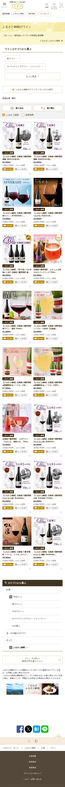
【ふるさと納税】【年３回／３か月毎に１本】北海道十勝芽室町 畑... (16, 270)
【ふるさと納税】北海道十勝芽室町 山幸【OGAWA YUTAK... (47, 496)
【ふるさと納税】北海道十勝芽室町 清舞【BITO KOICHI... (16, 157)
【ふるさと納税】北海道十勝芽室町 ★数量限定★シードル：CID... (16, 383)
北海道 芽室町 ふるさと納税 (13, 165)
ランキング (44, 14)
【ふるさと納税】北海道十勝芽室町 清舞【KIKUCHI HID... (47, 157)
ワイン (53, 748)
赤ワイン (17, 604)
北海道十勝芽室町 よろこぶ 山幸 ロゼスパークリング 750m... (47, 270)
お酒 (8, 590)
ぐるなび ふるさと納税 (50, 41)
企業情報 (32, 756)
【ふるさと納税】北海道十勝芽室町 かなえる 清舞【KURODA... (47, 553)
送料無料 (32, 14)
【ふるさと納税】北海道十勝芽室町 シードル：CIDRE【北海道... (47, 327)
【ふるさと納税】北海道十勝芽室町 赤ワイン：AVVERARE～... (16, 214)
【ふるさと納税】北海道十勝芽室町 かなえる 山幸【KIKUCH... (47, 440)
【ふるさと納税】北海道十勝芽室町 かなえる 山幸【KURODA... (16, 496)
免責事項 (32, 768)
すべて (9, 640)
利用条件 (32, 762)
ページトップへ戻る (58, 735)
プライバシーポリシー (32, 773)
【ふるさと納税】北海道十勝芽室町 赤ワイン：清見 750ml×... (16, 327)
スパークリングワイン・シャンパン (29, 618)
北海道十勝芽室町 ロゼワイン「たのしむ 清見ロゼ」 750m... (15, 440)
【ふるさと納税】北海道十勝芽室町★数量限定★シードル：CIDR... (47, 383)
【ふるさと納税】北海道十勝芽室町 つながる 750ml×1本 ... (47, 214)
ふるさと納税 (18, 14)
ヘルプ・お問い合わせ (32, 779)
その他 (16, 626)
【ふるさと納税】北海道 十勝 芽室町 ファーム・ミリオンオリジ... (16, 553)
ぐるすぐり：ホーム (10, 748)
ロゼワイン (18, 611)
